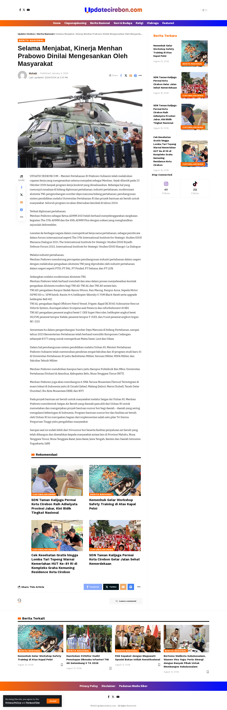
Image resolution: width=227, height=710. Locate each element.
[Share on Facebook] (121, 75)
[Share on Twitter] (126, 75)
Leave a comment (127, 601)
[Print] (135, 75)
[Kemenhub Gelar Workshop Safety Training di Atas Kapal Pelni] (115, 480)
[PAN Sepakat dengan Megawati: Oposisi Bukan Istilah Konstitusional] (138, 638)
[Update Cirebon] (113, 10)
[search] (197, 10)
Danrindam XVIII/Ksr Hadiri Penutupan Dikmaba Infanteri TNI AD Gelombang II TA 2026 (87, 659)
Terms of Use (33, 702)
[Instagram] (166, 188)
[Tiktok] (195, 188)
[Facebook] (20, 10)
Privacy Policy (13, 702)
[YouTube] (28, 10)
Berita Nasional (31, 40)
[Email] (130, 75)
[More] (140, 75)
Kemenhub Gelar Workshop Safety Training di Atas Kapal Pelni (112, 504)
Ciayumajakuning (43, 494)
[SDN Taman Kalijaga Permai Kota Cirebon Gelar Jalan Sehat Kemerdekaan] (115, 535)
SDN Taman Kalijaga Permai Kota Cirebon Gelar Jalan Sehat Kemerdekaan (114, 559)
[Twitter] (24, 10)
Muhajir (33, 73)
